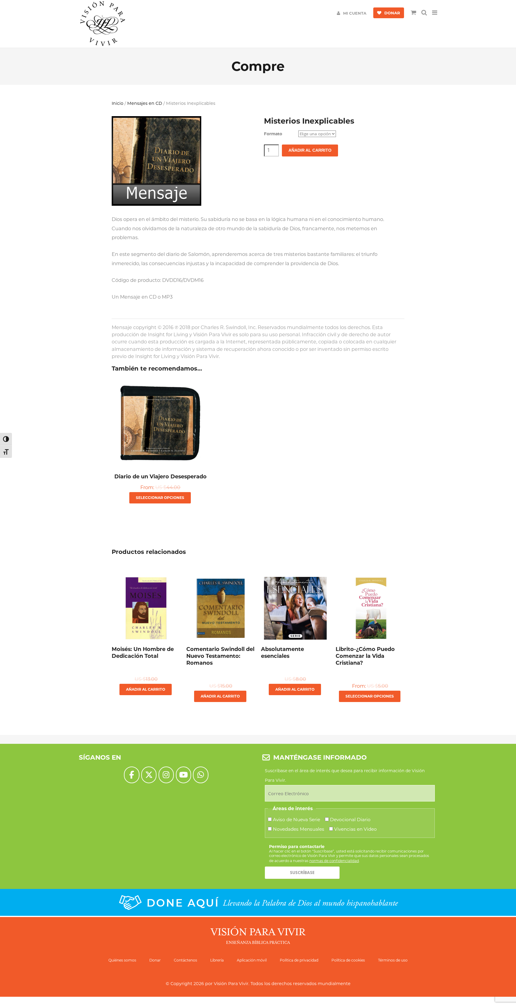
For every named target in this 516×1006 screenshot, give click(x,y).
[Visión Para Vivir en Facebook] (131, 775)
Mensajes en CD (144, 103)
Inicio (117, 103)
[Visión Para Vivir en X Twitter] (148, 775)
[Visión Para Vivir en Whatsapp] (200, 775)
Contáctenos (185, 960)
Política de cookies (348, 960)
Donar (155, 960)
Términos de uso (393, 960)
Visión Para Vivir (231, 983)
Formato (273, 133)
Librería (217, 960)
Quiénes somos (122, 960)
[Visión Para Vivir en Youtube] (183, 775)
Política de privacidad (299, 960)
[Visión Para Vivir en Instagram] (166, 775)
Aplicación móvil (252, 960)
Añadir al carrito (309, 150)
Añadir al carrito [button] (145, 689)
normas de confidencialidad (334, 860)
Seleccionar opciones (160, 497)
